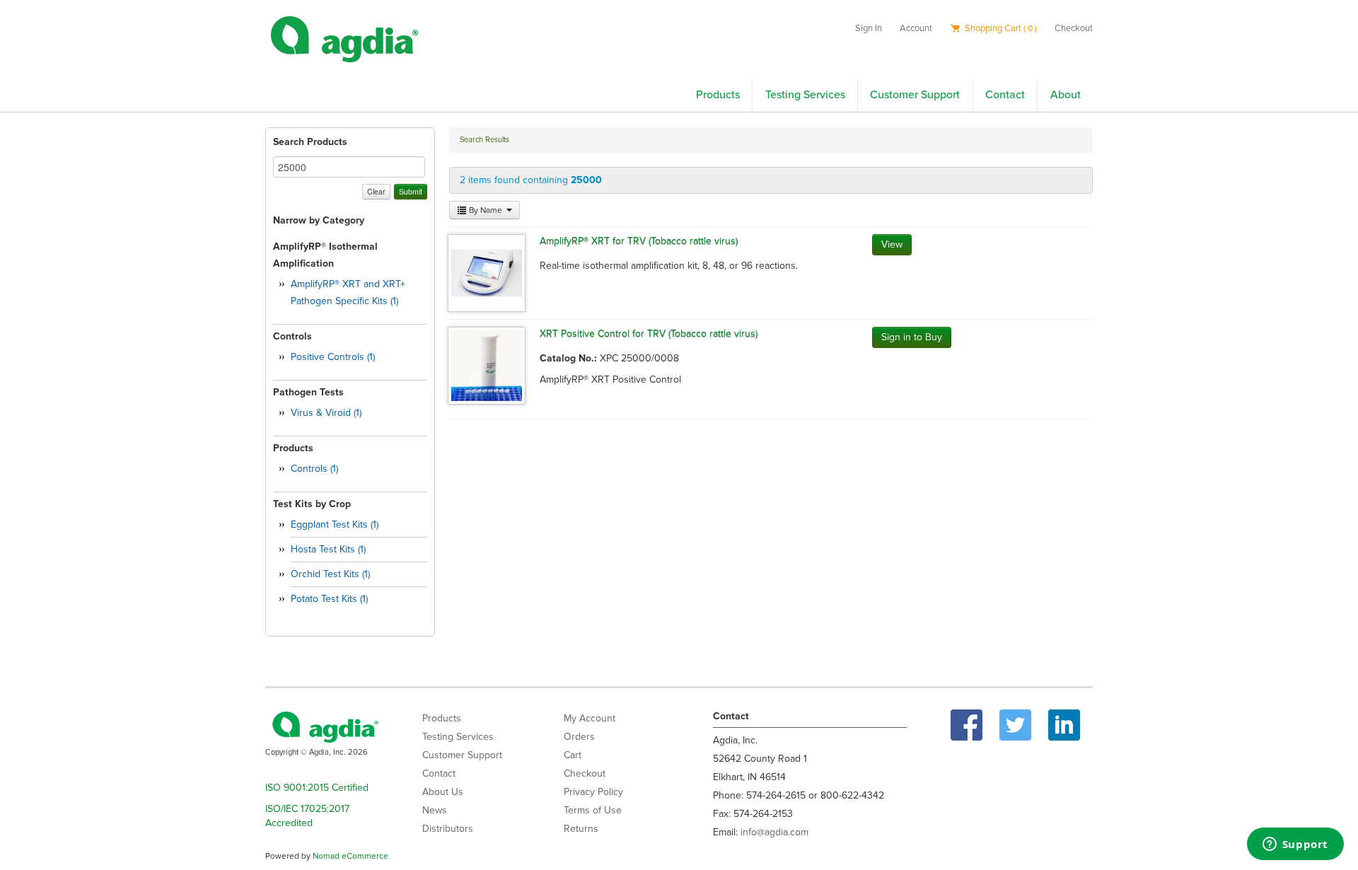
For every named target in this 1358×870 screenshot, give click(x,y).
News (434, 810)
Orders (579, 737)
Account (916, 28)
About (1065, 95)
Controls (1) (314, 469)
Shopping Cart (1000, 28)
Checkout (1074, 28)
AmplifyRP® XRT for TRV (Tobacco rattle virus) (639, 241)
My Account (589, 718)
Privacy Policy (593, 792)
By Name (485, 210)
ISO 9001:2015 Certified (316, 788)
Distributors (447, 829)
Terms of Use (593, 810)
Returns (581, 829)
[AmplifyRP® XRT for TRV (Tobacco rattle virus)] (487, 272)
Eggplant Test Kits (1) (334, 524)
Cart (572, 755)
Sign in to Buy (911, 337)
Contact (1005, 95)
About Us (442, 792)
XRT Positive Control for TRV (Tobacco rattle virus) (649, 333)
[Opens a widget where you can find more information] (1295, 845)
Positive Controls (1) (333, 357)
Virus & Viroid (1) (326, 413)
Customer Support (915, 95)
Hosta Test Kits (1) (328, 549)
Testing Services (805, 95)
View (892, 244)
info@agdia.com (774, 832)
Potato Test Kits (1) (329, 599)
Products (718, 95)
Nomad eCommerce (350, 856)
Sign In (868, 28)
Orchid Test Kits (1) (330, 574)
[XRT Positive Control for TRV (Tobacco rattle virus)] (487, 365)
